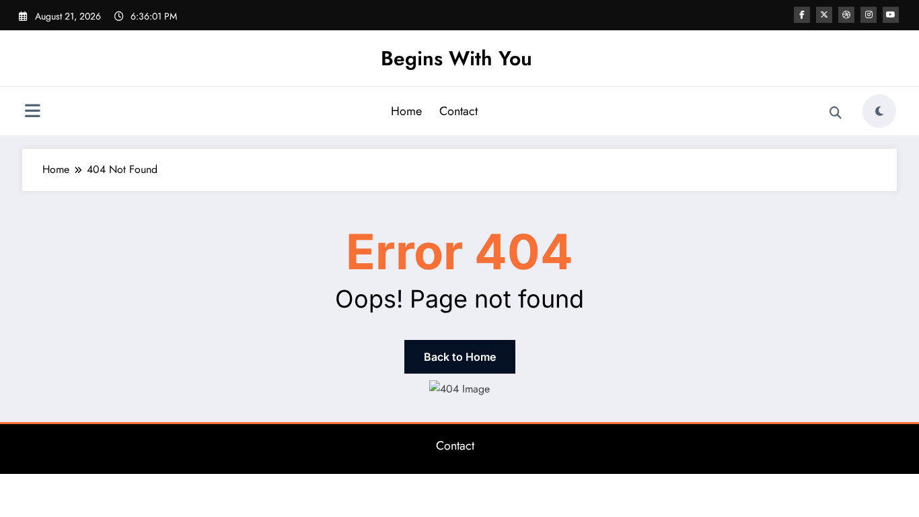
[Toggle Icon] (32, 112)
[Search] (835, 113)
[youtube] (891, 15)
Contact (458, 111)
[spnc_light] (879, 111)
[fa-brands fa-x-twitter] (824, 15)
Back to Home (460, 357)
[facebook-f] (802, 15)
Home (406, 111)
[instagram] (868, 15)
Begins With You (456, 58)
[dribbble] (846, 15)
